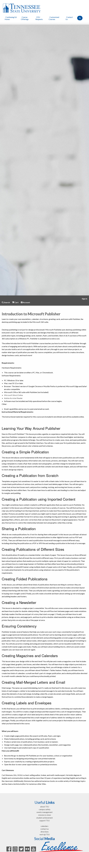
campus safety (44, 809)
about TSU (44, 806)
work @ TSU (45, 834)
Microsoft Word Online (13, 395)
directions (45, 832)
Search (7, 302)
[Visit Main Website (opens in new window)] (22, 7)
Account (26, 302)
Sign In (84, 299)
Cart (16, 302)
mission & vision (44, 815)
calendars (44, 826)
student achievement (44, 818)
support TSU (44, 820)
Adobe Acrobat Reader (13, 398)
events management (44, 812)
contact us (44, 829)
